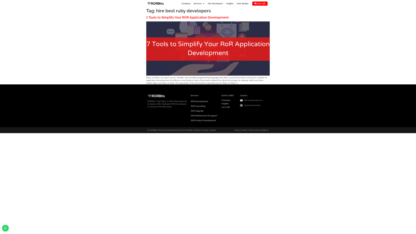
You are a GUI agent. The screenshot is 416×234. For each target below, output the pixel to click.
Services (198, 3)
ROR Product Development (203, 120)
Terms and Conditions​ (259, 130)
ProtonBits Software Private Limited (199, 130)
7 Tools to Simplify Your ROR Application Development (187, 17)
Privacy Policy (241, 130)
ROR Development (199, 101)
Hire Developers (215, 3)
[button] (5, 228)
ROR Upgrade (197, 111)
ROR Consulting (198, 106)
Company (186, 3)
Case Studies (243, 3)
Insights (229, 3)
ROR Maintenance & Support (204, 116)
